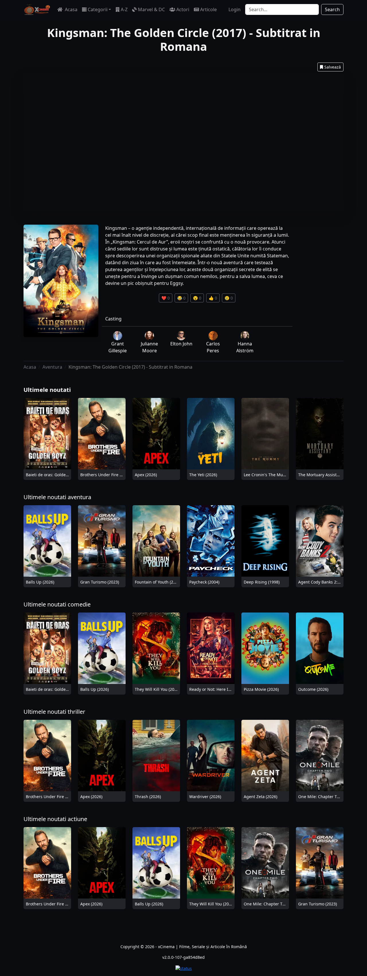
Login (235, 9)
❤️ (165, 298)
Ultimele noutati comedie (57, 604)
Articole (208, 9)
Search (332, 9)
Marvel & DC (151, 9)
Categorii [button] (98, 9)
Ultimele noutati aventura (57, 497)
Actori (182, 9)
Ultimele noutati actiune (55, 819)
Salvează (332, 67)
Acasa (70, 9)
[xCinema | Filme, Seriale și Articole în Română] (37, 9)
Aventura (52, 367)
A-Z (124, 9)
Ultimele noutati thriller (54, 712)
